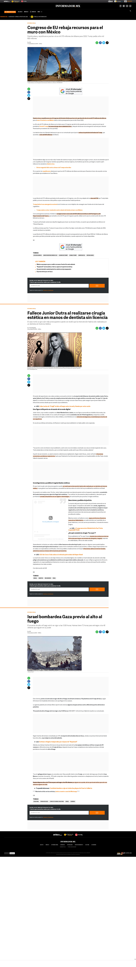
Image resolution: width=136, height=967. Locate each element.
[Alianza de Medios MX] (120, 852)
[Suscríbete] (127, 1)
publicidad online (72, 846)
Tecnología (70, 844)
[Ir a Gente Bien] (23, 0)
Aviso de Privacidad (59, 854)
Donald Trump (43, 126)
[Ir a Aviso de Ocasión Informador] (7, 0)
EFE (30, 631)
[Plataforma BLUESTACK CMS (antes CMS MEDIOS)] (12, 852)
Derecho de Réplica (67, 854)
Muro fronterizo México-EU (50, 255)
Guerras (73, 801)
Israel (67, 801)
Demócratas (81, 255)
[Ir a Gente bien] (79, 833)
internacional (54, 844)
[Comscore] (127, 852)
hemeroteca (63, 846)
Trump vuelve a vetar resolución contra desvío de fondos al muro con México (59, 210)
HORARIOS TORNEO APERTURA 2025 (18, 16)
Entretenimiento (79, 844)
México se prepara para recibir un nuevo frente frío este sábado (56, 264)
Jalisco (20, 11)
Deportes (62, 844)
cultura (87, 844)
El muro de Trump (63, 255)
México (26, 11)
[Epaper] (118, 1)
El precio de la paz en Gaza (45, 271)
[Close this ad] (135, 959)
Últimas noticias (10, 11)
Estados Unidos (38, 255)
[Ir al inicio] (21, 6)
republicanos (47, 171)
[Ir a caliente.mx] (110, 1)
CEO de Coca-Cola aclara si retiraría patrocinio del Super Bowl (61, 554)
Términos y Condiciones (48, 290)
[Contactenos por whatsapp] (130, 5)
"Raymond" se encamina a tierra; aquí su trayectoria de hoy (54, 266)
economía (93, 844)
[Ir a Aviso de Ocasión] (57, 833)
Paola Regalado (32, 327)
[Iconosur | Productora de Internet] (6, 852)
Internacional (31, 22)
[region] (68, 964)
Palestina (36, 801)
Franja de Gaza (44, 801)
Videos (34, 11)
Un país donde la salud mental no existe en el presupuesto (54, 269)
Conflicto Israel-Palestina (57, 801)
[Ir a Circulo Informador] (14, 0)
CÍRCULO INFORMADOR (40, 16)
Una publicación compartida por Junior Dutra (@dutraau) (50, 538)
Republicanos (90, 255)
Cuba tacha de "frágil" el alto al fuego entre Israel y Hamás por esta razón (64, 406)
